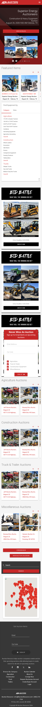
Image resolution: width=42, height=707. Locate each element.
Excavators (6, 140)
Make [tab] (15, 105)
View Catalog (21, 26)
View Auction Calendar (21, 550)
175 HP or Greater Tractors (10, 113)
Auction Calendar (29, 666)
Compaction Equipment (9, 147)
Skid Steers (6, 142)
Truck (10, 674)
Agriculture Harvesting (9, 128)
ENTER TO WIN (21, 239)
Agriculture (11, 361)
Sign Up (19, 374)
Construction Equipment (11, 367)
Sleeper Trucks (7, 161)
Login (29, 679)
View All (5, 131)
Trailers (10, 676)
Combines (6, 123)
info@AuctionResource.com (23, 691)
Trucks (5, 158)
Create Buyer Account (29, 676)
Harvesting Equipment (9, 126)
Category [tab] (6, 105)
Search (21, 565)
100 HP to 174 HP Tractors (10, 116)
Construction (8, 135)
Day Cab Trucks (7, 163)
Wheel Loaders (7, 137)
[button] (13, 56)
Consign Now (21, 545)
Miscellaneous (11, 369)
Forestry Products (8, 150)
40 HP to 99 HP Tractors (9, 118)
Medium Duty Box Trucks (10, 166)
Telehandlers (6, 152)
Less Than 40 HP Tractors (10, 121)
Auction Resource (7, 691)
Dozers (5, 145)
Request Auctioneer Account (29, 674)
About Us (30, 669)
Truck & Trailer (11, 364)
